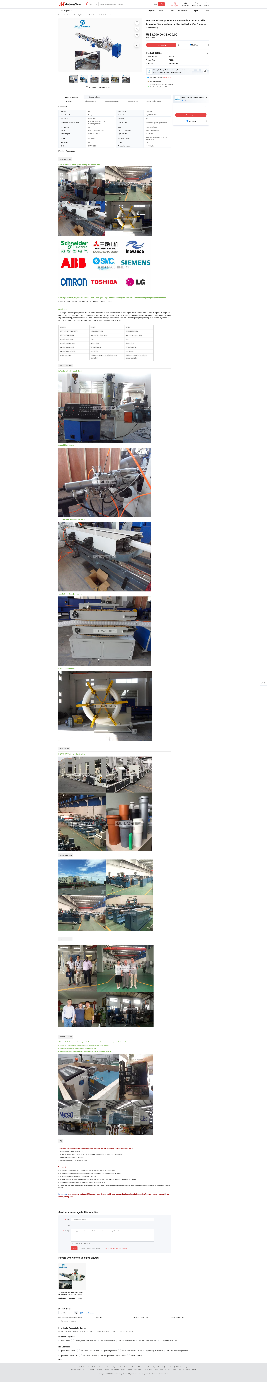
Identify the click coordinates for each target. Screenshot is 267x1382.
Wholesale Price (136, 1367)
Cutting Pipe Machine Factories (132, 1351)
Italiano (123, 1369)
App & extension (183, 11)
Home (60, 15)
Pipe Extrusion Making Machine (177, 1351)
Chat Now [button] (194, 45)
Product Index (169, 1367)
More (60, 1360)
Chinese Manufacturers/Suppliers (108, 1367)
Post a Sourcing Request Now (116, 1248)
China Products (92, 1367)
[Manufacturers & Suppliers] (69, 4)
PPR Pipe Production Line (168, 1341)
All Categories (65, 11)
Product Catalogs (88, 1313)
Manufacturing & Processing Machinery (75, 15)
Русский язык (115, 1369)
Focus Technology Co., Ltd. (120, 1374)
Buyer (161, 11)
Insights (186, 1367)
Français (106, 1369)
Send (74, 1248)
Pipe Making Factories (110, 1351)
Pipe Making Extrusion (90, 1356)
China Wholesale (125, 1367)
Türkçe (174, 1369)
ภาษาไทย (167, 1369)
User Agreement (145, 1374)
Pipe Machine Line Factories (90, 1351)
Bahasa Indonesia (191, 1369)
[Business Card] (206, 106)
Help (171, 11)
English (85, 1369)
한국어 (150, 1369)
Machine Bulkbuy (136, 1356)
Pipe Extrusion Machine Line (69, 1356)
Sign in (206, 5)
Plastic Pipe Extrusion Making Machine (113, 1356)
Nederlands (137, 1369)
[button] (164, 101)
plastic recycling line (177, 1317)
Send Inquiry (161, 45)
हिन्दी (161, 1369)
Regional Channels (158, 1367)
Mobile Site (179, 1367)
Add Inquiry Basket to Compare (100, 87)
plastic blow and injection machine (69, 1317)
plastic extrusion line (140, 1317)
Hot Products (82, 1367)
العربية (144, 1369)
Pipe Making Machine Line (154, 1351)
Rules (207, 11)
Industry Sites (147, 1367)
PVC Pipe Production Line (147, 1341)
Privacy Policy (164, 1374)
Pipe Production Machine (68, 1351)
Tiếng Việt (181, 1369)
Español (91, 1369)
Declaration (155, 1374)
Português (99, 1369)
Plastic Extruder (65, 1341)
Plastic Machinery (94, 15)
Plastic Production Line (107, 1341)
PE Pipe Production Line (127, 1341)
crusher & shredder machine (67, 1321)
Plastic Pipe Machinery (107, 15)
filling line (99, 1317)
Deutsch (129, 1369)
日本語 (156, 1369)
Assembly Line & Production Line (85, 1341)
